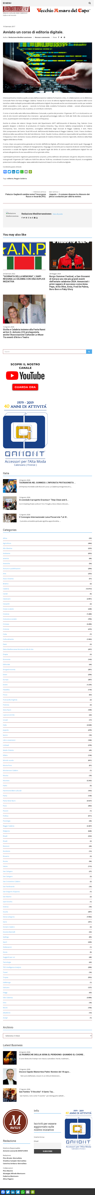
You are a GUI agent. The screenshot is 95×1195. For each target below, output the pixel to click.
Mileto (5, 755)
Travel (5, 972)
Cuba (5, 634)
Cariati (5, 594)
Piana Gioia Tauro (9, 801)
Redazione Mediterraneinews (20, 37)
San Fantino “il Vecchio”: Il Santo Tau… (36, 1092)
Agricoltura (7, 543)
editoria (10, 178)
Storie (5, 952)
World (5, 1008)
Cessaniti (6, 604)
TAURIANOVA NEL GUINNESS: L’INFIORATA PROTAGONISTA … (47, 482)
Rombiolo (6, 851)
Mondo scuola (8, 760)
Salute (5, 866)
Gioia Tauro (7, 710)
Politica (5, 816)
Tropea (5, 977)
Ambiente (6, 553)
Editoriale (6, 664)
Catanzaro (7, 599)
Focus (5, 695)
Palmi (5, 785)
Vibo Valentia (8, 997)
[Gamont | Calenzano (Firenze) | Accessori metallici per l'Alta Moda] (25, 433)
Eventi (5, 684)
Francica (6, 705)
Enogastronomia (9, 669)
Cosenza (6, 614)
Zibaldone (6, 1013)
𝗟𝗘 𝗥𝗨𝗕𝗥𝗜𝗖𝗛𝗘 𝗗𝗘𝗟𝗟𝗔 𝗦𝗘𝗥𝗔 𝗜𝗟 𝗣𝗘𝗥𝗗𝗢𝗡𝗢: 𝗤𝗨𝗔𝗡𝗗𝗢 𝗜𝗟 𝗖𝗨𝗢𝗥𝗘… (52, 1054)
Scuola (5, 912)
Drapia (5, 654)
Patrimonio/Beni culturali (12, 790)
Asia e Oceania (8, 578)
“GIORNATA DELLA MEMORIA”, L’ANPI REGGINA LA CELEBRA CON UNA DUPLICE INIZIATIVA (24, 279)
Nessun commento (42, 37)
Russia (5, 861)
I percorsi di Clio (9, 715)
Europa (5, 679)
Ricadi (5, 836)
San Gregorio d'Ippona (11, 891)
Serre (5, 922)
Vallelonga (7, 982)
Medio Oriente (8, 750)
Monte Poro (7, 765)
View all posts (58, 214)
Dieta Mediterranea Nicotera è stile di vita (18, 649)
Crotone (6, 629)
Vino (4, 1002)
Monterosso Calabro (10, 770)
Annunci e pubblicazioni (11, 568)
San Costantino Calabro (11, 881)
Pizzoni (5, 811)
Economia (6, 659)
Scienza (5, 907)
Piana (5, 796)
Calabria (6, 589)
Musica (5, 775)
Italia (5, 725)
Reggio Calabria (20, 178)
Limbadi (6, 745)
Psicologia (6, 821)
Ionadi (5, 720)
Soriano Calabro (9, 927)
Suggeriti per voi (9, 957)
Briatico (6, 584)
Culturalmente (8, 639)
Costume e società (9, 619)
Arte (4, 573)
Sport (5, 942)
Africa (5, 538)
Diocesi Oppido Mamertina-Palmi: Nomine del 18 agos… (45, 1072)
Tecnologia (7, 962)
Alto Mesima (7, 548)
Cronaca (6, 624)
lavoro (5, 735)
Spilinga (6, 937)
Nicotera (6, 780)
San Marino (7, 896)
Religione (6, 831)
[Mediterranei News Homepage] (15, 1121)
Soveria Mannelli (9, 932)
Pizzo (5, 806)
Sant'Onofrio (7, 902)
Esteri (5, 674)
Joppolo (6, 730)
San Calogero (8, 871)
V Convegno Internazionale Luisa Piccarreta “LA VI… (43, 517)
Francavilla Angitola (10, 700)
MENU (8, 3)
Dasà (5, 644)
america (6, 558)
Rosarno (6, 856)
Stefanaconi (7, 947)
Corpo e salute (8, 609)
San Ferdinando (9, 886)
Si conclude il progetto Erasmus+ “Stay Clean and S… (43, 500)
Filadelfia (6, 690)
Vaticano (6, 987)
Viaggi (5, 992)
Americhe (6, 563)
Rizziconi (6, 846)
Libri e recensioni (9, 740)
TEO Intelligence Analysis (12, 967)
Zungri (5, 1018)
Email (36, 1141)
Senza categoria (8, 917)
